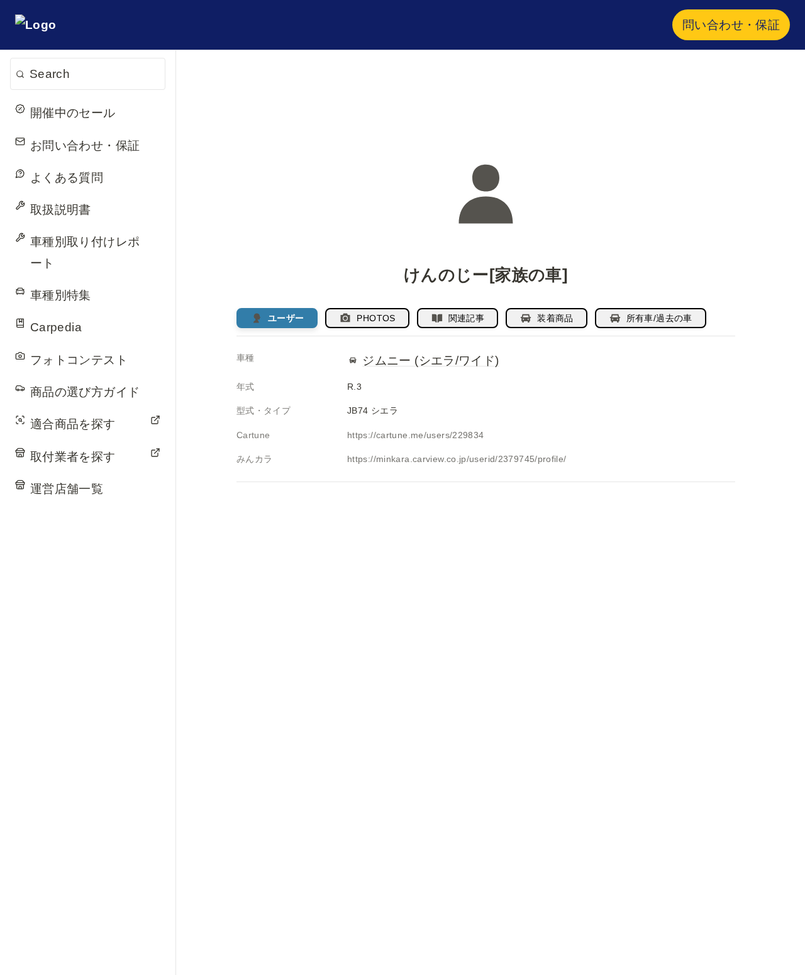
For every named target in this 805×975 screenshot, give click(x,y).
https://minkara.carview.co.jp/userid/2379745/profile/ (457, 459)
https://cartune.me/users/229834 (415, 435)
